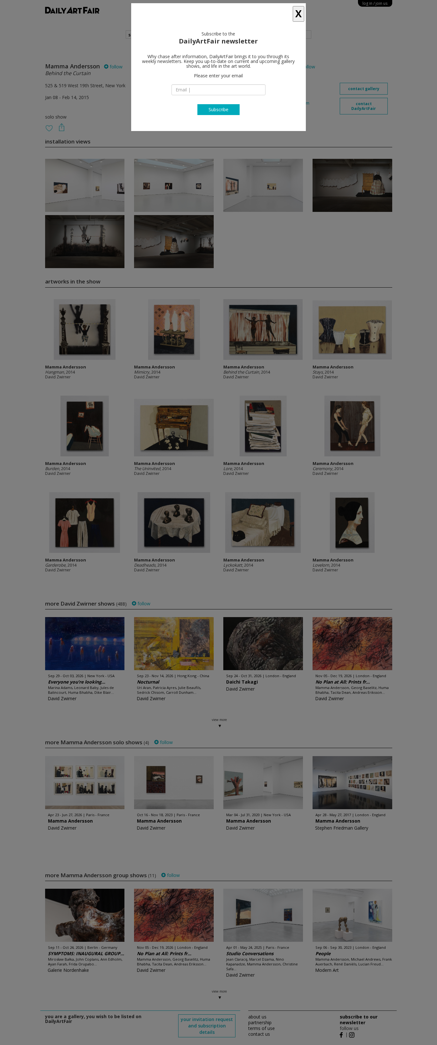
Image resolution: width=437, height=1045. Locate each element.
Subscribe (218, 109)
